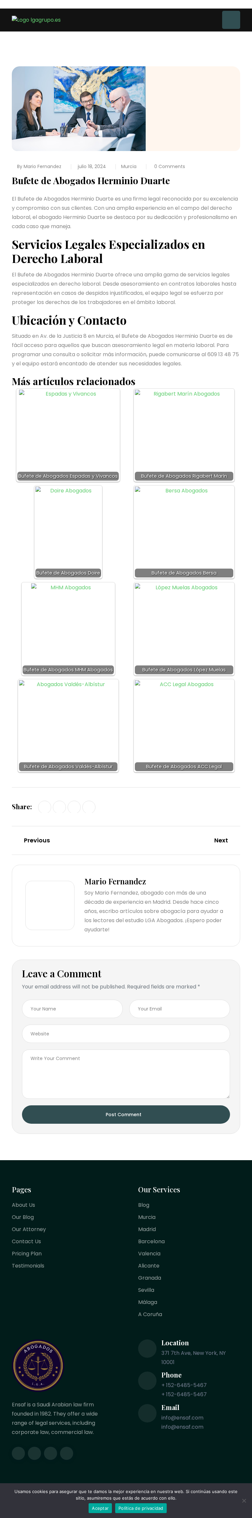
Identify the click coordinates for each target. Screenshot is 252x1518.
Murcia (128, 166)
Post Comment (123, 1114)
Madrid (147, 1229)
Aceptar (100, 1508)
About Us (23, 1205)
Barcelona (151, 1241)
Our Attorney (29, 1229)
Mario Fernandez (115, 881)
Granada (149, 1277)
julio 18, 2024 (92, 166)
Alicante (148, 1265)
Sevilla (146, 1290)
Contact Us (26, 1241)
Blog (143, 1205)
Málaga (147, 1302)
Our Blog (23, 1217)
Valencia (149, 1253)
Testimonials (28, 1265)
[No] (244, 1500)
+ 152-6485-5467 (184, 1385)
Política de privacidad (140, 1508)
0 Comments (169, 166)
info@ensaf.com (182, 1417)
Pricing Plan (27, 1253)
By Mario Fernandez (39, 166)
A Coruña (150, 1314)
